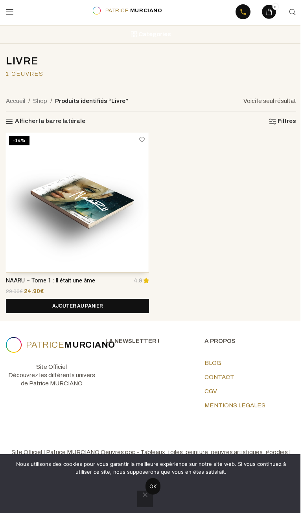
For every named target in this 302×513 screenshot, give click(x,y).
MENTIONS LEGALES (234, 405)
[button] (77, 306)
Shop (40, 101)
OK (153, 486)
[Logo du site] (126, 10)
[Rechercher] (292, 12)
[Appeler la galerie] (243, 11)
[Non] (145, 499)
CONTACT (219, 377)
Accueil (15, 101)
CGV (210, 391)
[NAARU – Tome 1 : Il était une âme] (77, 202)
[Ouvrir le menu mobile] (10, 12)
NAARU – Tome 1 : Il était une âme (50, 280)
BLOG (212, 363)
